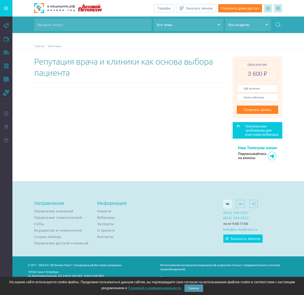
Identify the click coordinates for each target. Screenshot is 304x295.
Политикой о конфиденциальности (154, 288)
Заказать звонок (245, 238)
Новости (104, 211)
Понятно (194, 288)
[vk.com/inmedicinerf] (227, 204)
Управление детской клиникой (61, 243)
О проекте (106, 230)
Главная (39, 46)
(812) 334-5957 (236, 213)
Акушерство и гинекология (58, 230)
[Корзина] (268, 8)
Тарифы (164, 8)
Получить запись (257, 110)
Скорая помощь (47, 237)
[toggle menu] (6, 8)
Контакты (105, 237)
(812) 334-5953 (236, 218)
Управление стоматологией (58, 217)
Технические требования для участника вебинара (261, 130)
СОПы (39, 224)
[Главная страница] (54, 8)
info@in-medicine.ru (240, 229)
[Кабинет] (278, 8)
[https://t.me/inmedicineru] (254, 204)
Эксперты (105, 224)
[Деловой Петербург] (95, 8)
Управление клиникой (53, 211)
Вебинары (54, 46)
